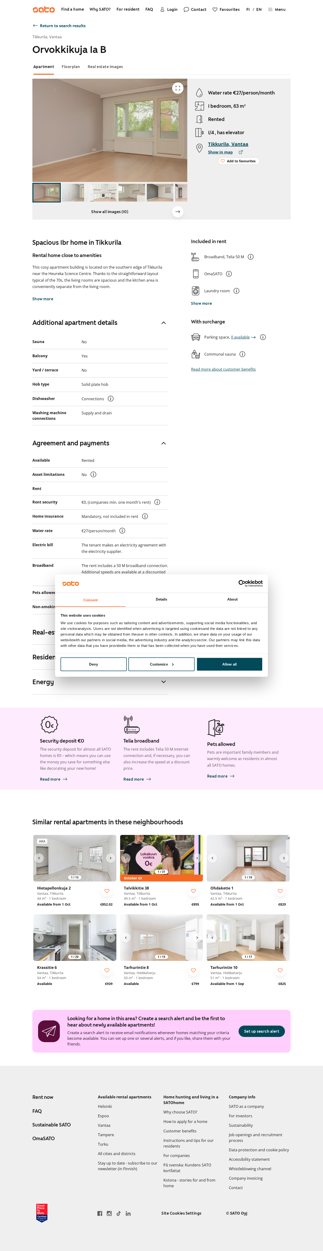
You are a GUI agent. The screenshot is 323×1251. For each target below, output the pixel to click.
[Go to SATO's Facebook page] (100, 1213)
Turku (103, 1144)
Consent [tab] (90, 600)
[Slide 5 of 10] (160, 192)
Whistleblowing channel (250, 1168)
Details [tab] (161, 599)
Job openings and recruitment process (255, 1137)
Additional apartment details (75, 322)
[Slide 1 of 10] (46, 192)
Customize (159, 664)
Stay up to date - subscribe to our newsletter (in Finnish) (127, 1166)
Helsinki (105, 1106)
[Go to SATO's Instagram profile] (109, 1213)
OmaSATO (43, 1138)
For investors (240, 1115)
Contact (236, 1187)
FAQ (37, 1111)
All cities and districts (116, 1153)
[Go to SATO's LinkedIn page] (128, 1213)
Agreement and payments (70, 443)
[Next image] (177, 211)
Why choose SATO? (180, 1112)
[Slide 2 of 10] (75, 192)
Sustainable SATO (51, 1125)
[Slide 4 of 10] (132, 192)
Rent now (42, 1097)
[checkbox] (107, 891)
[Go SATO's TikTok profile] (119, 1213)
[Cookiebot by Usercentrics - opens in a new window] (242, 583)
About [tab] (232, 599)
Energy (43, 682)
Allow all (229, 664)
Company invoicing (246, 1178)
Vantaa (104, 1125)
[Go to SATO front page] (44, 9)
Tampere (106, 1134)
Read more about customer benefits (223, 369)
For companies (176, 1155)
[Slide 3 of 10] (103, 192)
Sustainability (241, 1125)
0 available (240, 337)
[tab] (43, 67)
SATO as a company (246, 1106)
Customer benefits (179, 1131)
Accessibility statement (249, 1159)
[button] (250, 257)
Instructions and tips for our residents (188, 1143)
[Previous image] (39, 858)
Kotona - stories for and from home (189, 1183)
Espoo (103, 1115)
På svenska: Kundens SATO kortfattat (187, 1167)
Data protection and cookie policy (259, 1149)
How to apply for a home (185, 1121)
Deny (93, 664)
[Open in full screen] (177, 88)
